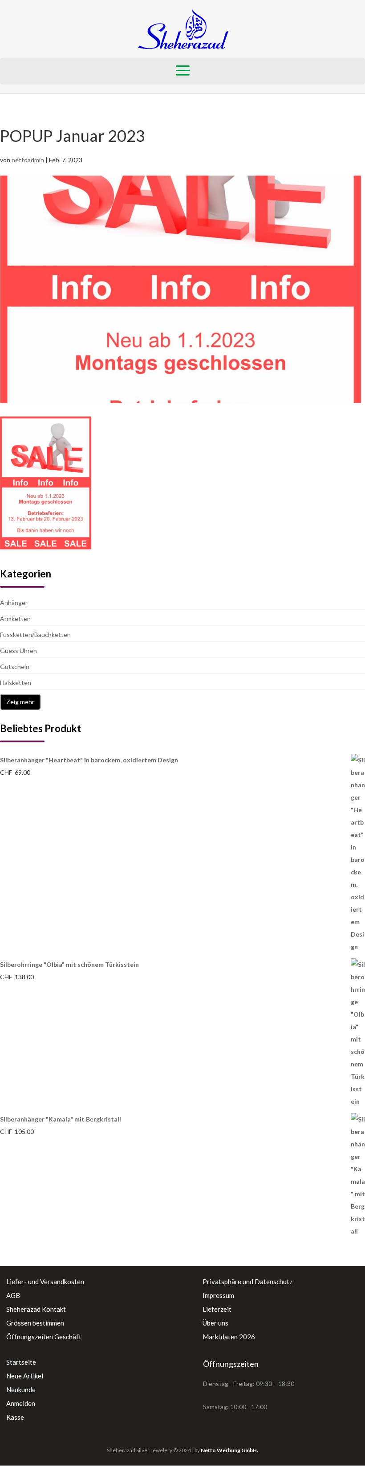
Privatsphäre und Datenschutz (247, 1282)
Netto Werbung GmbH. (229, 1450)
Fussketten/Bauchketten (35, 634)
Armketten (15, 618)
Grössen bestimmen (35, 1323)
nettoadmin (28, 160)
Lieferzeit (217, 1309)
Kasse (15, 1417)
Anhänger (14, 602)
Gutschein (14, 666)
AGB (13, 1295)
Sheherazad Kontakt (36, 1309)
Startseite (21, 1362)
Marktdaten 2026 (229, 1337)
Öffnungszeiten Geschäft (43, 1337)
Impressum (218, 1295)
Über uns (215, 1323)
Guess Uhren (18, 650)
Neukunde (21, 1390)
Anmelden (20, 1403)
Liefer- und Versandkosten (45, 1282)
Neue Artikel (24, 1376)
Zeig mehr (20, 701)
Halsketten (15, 682)
